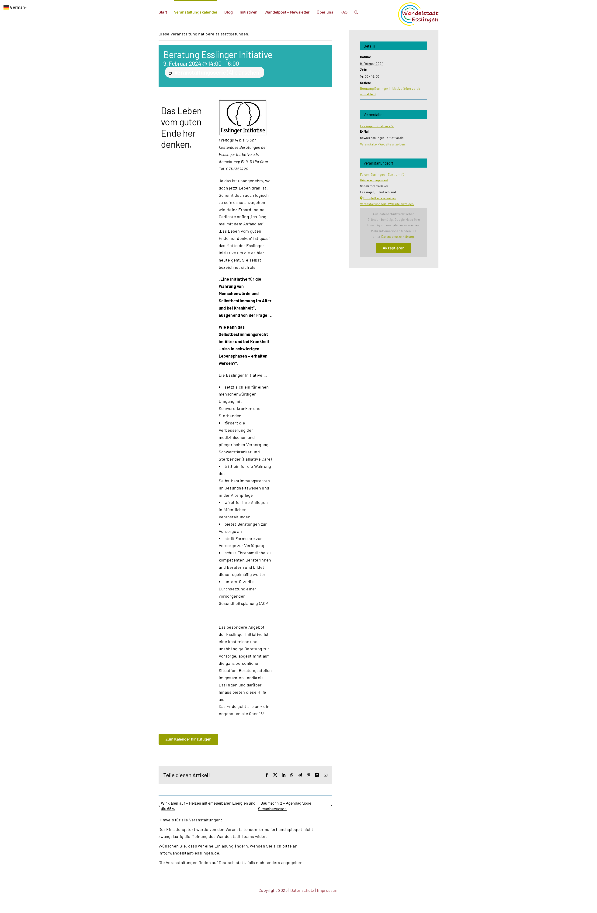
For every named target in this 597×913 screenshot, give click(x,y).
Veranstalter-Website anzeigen (382, 144)
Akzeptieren (394, 248)
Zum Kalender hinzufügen (188, 739)
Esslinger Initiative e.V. (377, 126)
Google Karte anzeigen (379, 198)
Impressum (327, 890)
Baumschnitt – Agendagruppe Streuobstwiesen (284, 805)
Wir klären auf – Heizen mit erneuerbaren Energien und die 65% (208, 805)
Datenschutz (302, 890)
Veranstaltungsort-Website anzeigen (387, 204)
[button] (356, 11)
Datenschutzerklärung (397, 236)
